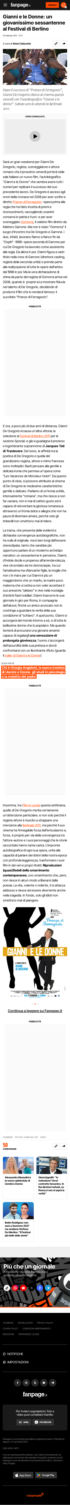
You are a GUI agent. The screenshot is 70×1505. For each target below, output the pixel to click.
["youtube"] (23, 1288)
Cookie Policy (10, 1328)
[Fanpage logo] (21, 5)
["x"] (31, 1288)
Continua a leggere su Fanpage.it (35, 1011)
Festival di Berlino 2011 (35, 436)
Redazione (8, 1334)
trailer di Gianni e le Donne (23, 655)
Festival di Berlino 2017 (26, 1137)
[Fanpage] (35, 1394)
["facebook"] (40, 1288)
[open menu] (4, 5)
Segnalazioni (25, 1322)
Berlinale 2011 (31, 825)
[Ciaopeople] (35, 1495)
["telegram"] (48, 1288)
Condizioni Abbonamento (36, 1328)
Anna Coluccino (22, 43)
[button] (64, 43)
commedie (8, 1137)
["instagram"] (15, 1288)
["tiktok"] (7, 1288)
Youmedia (8, 1322)
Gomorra (27, 222)
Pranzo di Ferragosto (27, 202)
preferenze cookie (28, 1334)
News (43, 1137)
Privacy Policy (45, 1322)
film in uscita (31, 805)
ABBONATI (52, 5)
